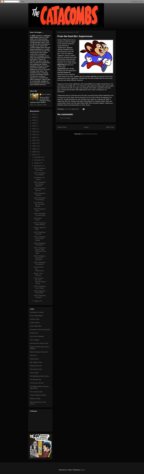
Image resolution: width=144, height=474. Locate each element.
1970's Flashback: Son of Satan (40, 287)
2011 (34, 143)
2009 (34, 149)
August (36, 301)
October (37, 163)
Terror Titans (34, 372)
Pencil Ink (33, 355)
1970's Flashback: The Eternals (40, 198)
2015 (34, 131)
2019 (34, 120)
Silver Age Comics (36, 369)
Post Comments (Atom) (90, 134)
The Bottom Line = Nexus (39, 178)
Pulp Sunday (34, 359)
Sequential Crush (36, 366)
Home (86, 127)
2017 (34, 126)
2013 (34, 137)
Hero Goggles (34, 340)
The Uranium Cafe (36, 392)
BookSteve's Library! (37, 312)
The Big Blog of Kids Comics (39, 376)
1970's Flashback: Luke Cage (40, 169)
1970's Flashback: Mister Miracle (40, 223)
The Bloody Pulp (35, 379)
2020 (34, 117)
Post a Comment (65, 118)
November (38, 160)
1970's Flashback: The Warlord (40, 263)
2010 (34, 146)
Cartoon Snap (34, 319)
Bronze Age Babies (36, 315)
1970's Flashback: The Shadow (40, 174)
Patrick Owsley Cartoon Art (39, 352)
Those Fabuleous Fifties (38, 395)
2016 (34, 129)
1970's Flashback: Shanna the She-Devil (40, 257)
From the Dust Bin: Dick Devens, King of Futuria (40, 280)
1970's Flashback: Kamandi (40, 233)
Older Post (110, 127)
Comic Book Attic (35, 326)
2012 (34, 140)
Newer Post (61, 127)
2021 (34, 114)
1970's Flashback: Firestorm (40, 296)
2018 (34, 123)
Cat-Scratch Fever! (38, 219)
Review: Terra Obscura (38, 274)
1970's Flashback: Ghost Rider (40, 292)
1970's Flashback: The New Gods (40, 214)
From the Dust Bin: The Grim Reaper (39, 204)
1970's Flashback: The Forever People (40, 238)
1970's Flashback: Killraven (40, 189)
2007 (34, 154)
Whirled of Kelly (35, 398)
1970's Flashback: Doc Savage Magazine (40, 184)
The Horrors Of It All (36, 383)
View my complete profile (38, 105)
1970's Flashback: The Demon (40, 244)
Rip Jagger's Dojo (36, 362)
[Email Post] (83, 109)
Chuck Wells (46, 94)
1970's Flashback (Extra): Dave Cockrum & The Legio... (40, 250)
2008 (34, 152)
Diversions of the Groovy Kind (40, 329)
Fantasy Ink (34, 333)
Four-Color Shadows (37, 336)
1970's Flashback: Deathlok (40, 194)
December (38, 157)
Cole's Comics (35, 322)
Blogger (82, 470)
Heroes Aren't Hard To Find (39, 343)
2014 (34, 134)
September (38, 166)
